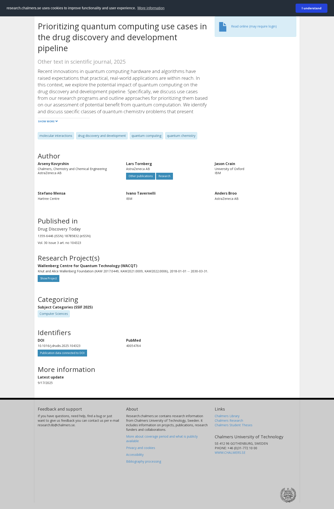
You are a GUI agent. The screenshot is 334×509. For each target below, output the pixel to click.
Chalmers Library (227, 416)
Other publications (141, 176)
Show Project (48, 278)
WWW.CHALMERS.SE (230, 452)
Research (164, 176)
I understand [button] (312, 8)
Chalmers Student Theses (233, 425)
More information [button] (151, 8)
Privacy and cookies (140, 448)
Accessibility (135, 454)
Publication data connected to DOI (62, 353)
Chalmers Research (229, 420)
